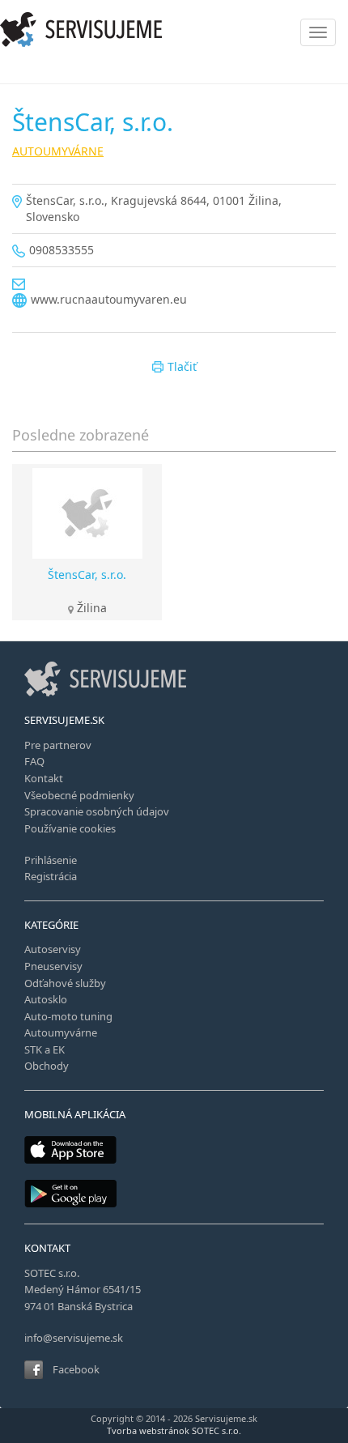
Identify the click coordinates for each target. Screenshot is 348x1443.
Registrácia (50, 876)
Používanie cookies (70, 828)
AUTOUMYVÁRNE (58, 151)
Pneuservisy (53, 966)
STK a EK (44, 1049)
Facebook (76, 1369)
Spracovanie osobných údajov (96, 811)
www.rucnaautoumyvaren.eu (109, 299)
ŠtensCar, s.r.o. (87, 574)
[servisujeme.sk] (174, 29)
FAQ (34, 761)
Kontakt (43, 778)
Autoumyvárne (60, 1032)
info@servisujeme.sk (73, 1337)
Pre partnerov (57, 745)
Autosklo (45, 999)
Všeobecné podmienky (79, 795)
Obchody (46, 1065)
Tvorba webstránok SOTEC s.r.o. (174, 1430)
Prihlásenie (50, 860)
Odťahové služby (65, 983)
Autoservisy (52, 949)
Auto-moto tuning (68, 1016)
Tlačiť (182, 366)
